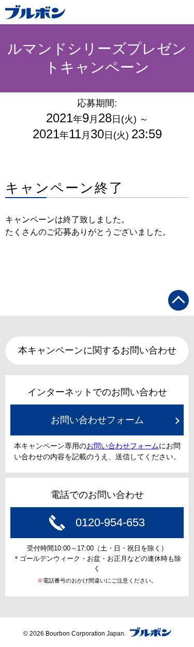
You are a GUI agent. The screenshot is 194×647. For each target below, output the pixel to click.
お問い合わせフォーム (97, 420)
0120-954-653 (110, 522)
